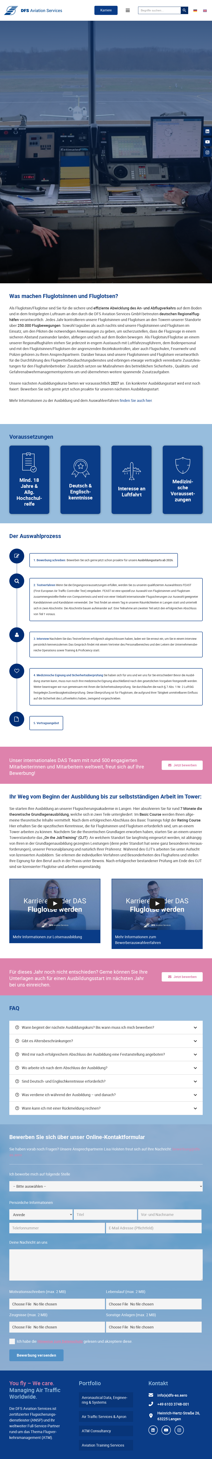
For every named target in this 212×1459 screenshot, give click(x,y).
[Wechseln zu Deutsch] (196, 10)
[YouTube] (166, 1430)
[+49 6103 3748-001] (152, 1404)
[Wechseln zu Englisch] (205, 10)
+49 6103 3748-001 (173, 1404)
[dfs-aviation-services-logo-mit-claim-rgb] (33, 10)
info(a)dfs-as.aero (172, 1395)
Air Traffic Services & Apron (104, 1416)
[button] (128, 10)
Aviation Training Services (103, 1445)
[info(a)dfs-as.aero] (152, 1395)
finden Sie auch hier (136, 400)
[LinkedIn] (153, 1430)
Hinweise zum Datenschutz (60, 1341)
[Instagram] (179, 1430)
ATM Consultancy (96, 1430)
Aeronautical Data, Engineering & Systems (104, 1400)
